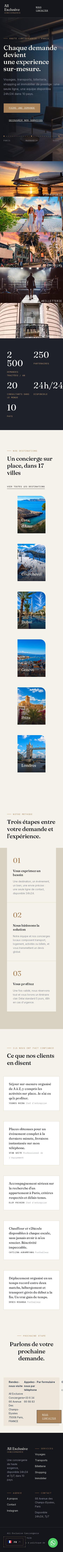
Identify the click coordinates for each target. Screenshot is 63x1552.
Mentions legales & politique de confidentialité (26, 1544)
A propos (12, 1498)
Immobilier (41, 1478)
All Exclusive (12, 9)
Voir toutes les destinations (26, 486)
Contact (11, 1504)
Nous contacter (42, 9)
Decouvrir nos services (26, 120)
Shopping (40, 1472)
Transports (41, 1460)
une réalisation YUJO (19, 1538)
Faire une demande (22, 107)
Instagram (12, 1510)
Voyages (40, 1454)
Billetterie (40, 1466)
